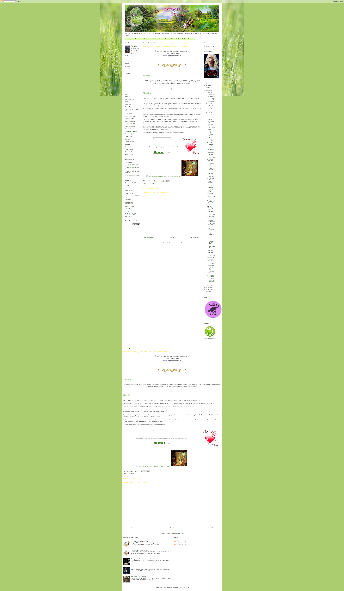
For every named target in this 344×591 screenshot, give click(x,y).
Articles (177, 541)
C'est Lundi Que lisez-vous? (132, 109)
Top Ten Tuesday (129, 214)
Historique (127, 157)
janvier (209, 119)
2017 (207, 88)
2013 (207, 287)
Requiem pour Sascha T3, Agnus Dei (210, 151)
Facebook (127, 68)
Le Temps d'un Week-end (131, 175)
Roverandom (210, 265)
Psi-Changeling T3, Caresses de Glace (211, 248)
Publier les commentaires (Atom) (175, 242)
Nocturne (127, 180)
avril (209, 112)
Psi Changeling (129, 193)
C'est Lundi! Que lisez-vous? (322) (139, 541)
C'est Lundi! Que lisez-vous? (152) (211, 156)
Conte (126, 139)
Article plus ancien (195, 237)
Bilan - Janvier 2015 (211, 128)
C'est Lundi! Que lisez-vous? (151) (211, 175)
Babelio (127, 63)
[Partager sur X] (165, 181)
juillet (209, 105)
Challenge (127, 113)
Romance (127, 199)
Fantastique (151, 183)
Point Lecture (128, 190)
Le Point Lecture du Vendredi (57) (210, 235)
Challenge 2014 (129, 116)
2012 (207, 289)
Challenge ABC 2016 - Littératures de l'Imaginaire (143, 559)
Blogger (187, 587)
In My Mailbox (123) (210, 217)
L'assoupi (133, 568)
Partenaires (191, 39)
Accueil (128, 39)
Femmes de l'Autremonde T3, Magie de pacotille (211, 222)
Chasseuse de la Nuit (130, 131)
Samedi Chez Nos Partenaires (129, 203)
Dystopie (127, 146)
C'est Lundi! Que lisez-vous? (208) (139, 550)
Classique (127, 134)
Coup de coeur (128, 141)
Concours (127, 136)
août (209, 103)
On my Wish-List (129, 183)
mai (209, 110)
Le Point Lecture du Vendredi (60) (210, 133)
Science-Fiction (129, 206)
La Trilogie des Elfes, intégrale (211, 186)
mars (209, 114)
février (209, 117)
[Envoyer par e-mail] (162, 181)
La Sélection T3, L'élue (210, 272)
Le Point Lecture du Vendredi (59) (210, 169)
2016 (207, 90)
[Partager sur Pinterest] (168, 181)
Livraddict (127, 66)
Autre (126, 96)
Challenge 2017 (129, 123)
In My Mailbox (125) (210, 164)
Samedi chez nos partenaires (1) (210, 123)
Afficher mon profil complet (132, 55)
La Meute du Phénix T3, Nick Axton (210, 139)
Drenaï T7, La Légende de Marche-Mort (210, 145)
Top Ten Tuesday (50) (210, 208)
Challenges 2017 (180, 39)
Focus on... (128, 154)
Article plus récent (149, 237)
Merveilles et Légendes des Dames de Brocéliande (211, 260)
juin (209, 108)
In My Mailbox (128, 159)
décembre (210, 94)
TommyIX (176, 587)
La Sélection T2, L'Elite (210, 276)
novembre (210, 96)
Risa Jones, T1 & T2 (210, 160)
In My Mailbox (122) (210, 268)
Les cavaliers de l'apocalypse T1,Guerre (211, 229)
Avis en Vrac (128, 99)
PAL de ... (127, 185)
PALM (126, 188)
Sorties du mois (129, 208)
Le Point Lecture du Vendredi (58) (210, 202)
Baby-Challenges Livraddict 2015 (210, 242)
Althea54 (134, 46)
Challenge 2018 (129, 126)
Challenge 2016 (129, 121)
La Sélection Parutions (131, 164)
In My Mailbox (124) (210, 190)
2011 (207, 292)
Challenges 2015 (157, 39)
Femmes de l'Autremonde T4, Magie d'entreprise (211, 195)
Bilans (126, 104)
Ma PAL (135, 39)
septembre (210, 101)
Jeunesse (127, 162)
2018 (207, 85)
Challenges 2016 (169, 39)
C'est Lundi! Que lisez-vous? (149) (211, 254)
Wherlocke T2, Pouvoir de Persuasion (211, 280)
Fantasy (127, 152)
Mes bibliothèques (145, 39)
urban (126, 216)
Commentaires (179, 544)
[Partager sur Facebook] (167, 181)
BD (126, 102)
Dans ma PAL (128, 144)
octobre (210, 99)
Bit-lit (126, 107)
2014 (207, 285)
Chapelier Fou (128, 129)
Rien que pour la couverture (132, 195)
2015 (207, 92)
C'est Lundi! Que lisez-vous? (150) (211, 213)
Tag (126, 211)
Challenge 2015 (129, 118)
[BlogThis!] (163, 181)
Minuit (126, 177)
